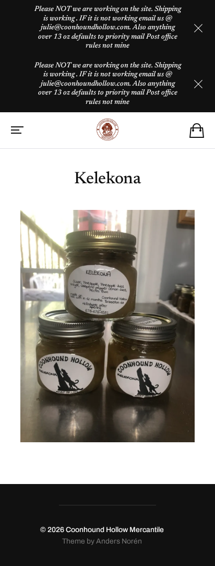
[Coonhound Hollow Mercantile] (107, 129)
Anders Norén (119, 541)
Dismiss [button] (198, 28)
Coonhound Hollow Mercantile (115, 530)
